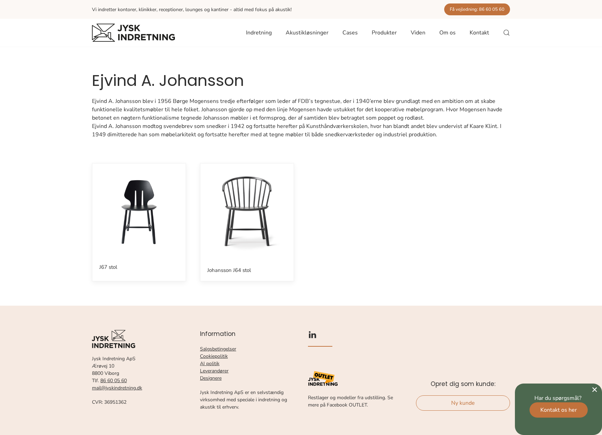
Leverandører (214, 371)
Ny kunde (463, 403)
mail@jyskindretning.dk (117, 388)
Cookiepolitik (214, 356)
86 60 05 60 (113, 380)
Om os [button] (447, 33)
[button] (506, 33)
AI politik (209, 363)
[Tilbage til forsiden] (133, 33)
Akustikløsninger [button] (307, 33)
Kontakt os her (558, 410)
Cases (350, 33)
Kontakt (479, 33)
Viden (418, 33)
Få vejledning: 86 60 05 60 (477, 9)
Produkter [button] (384, 33)
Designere (211, 378)
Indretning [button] (259, 33)
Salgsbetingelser (218, 349)
